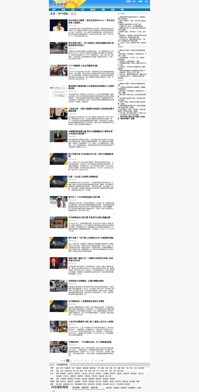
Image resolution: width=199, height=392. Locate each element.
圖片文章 (108, 376)
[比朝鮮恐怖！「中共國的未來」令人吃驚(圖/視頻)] (58, 347)
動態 (81, 371)
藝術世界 (127, 373)
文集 (85, 371)
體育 (123, 368)
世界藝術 (87, 376)
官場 (110, 368)
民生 (114, 368)
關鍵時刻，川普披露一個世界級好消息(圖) (132, 35)
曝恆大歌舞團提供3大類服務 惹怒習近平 (132, 70)
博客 (122, 10)
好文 (98, 371)
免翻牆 (140, 1)
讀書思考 (73, 376)
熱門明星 (77, 379)
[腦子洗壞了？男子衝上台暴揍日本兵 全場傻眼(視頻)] (58, 243)
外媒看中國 (68, 371)
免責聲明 (124, 388)
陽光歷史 (99, 384)
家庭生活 (77, 373)
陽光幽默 (106, 384)
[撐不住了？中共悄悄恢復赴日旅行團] (58, 202)
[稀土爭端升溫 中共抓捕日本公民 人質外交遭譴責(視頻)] (58, 159)
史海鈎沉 (70, 373)
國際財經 (93, 368)
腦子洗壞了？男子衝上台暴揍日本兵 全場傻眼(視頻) (90, 238)
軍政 (61, 368)
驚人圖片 (59, 384)
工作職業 (105, 373)
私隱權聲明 (131, 388)
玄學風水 (98, 373)
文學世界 (94, 376)
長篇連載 (101, 376)
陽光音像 (127, 384)
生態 (127, 368)
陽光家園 (120, 384)
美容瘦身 (134, 373)
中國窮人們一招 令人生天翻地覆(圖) (131, 26)
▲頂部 (139, 388)
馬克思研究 (91, 384)
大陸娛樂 (63, 379)
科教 (106, 368)
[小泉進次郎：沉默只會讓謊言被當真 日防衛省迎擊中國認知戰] (58, 114)
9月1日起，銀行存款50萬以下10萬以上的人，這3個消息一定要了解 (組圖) (132, 114)
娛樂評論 (98, 379)
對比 (106, 371)
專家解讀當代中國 (80, 384)
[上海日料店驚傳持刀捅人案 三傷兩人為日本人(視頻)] (58, 327)
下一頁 (101, 360)
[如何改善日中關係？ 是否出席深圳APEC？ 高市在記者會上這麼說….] (58, 25)
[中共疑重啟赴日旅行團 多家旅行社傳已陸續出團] (58, 222)
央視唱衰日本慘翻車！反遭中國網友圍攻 (86, 281)
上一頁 (63, 360)
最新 (57, 368)
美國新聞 (67, 368)
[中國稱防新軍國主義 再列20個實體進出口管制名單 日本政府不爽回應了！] (58, 136)
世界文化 (66, 376)
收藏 (133, 1)
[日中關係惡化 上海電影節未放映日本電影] (58, 306)
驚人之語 (76, 371)
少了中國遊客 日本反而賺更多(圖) (83, 66)
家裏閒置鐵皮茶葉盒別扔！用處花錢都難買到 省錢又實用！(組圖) (131, 106)
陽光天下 (113, 384)
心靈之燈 (84, 373)
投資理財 (59, 376)
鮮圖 (137, 381)
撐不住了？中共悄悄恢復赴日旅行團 (84, 197)
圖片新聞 (141, 368)
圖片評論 (120, 371)
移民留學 (91, 381)
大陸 (73, 368)
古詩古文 (141, 373)
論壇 (112, 10)
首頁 (54, 10)
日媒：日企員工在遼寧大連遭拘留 (83, 177)
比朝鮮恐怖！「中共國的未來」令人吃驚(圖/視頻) (90, 342)
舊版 (128, 1)
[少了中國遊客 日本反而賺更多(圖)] (58, 71)
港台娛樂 (84, 379)
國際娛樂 (91, 379)
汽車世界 (84, 381)
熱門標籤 (63, 13)
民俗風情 (132, 381)
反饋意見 (116, 388)
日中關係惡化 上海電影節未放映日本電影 (86, 301)
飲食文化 (63, 381)
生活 (82, 10)
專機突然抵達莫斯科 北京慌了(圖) (130, 24)
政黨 (89, 371)
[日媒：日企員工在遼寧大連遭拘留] (58, 182)
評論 (73, 10)
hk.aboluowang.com (78, 389)
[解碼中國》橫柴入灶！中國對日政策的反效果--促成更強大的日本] (58, 263)
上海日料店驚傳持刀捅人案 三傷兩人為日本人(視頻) (90, 322)
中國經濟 (78, 368)
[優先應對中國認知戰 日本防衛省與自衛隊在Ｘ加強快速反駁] (58, 91)
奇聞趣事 (105, 381)
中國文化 (120, 373)
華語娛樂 (70, 379)
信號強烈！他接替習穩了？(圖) (129, 61)
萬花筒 (112, 381)
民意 (114, 371)
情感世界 (70, 381)
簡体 (146, 1)
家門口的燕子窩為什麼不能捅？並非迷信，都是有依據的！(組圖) (131, 117)
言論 (61, 371)
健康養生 (63, 373)
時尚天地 (98, 381)
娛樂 (103, 10)
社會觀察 (77, 381)
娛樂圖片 (112, 379)
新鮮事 (92, 10)
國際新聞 (86, 368)
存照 (110, 371)
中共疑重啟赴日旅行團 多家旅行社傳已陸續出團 (89, 217)
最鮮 (57, 381)
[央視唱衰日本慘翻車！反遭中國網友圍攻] (58, 286)
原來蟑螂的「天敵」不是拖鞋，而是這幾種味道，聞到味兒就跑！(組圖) (131, 110)
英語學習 (80, 376)
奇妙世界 (118, 381)
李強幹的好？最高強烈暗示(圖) (129, 37)
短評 (93, 371)
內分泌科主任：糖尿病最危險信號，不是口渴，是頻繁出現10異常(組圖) (131, 40)
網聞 (102, 368)
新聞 (63, 10)
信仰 (135, 368)
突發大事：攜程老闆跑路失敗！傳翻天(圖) (132, 74)
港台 (131, 368)
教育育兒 (112, 373)
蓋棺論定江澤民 (68, 384)
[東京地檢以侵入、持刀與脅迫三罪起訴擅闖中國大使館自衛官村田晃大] (58, 48)
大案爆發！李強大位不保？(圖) (129, 72)
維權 (119, 368)
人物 (98, 368)
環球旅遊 (125, 381)
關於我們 (109, 388)
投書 (102, 371)
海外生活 (91, 373)
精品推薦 (105, 379)
